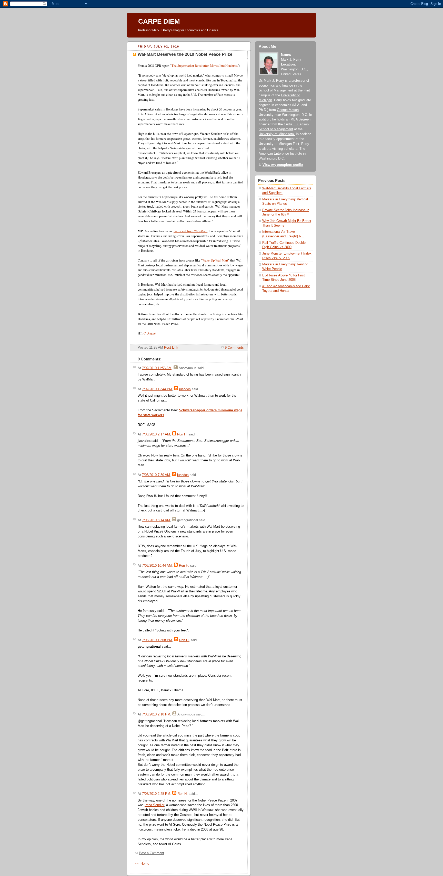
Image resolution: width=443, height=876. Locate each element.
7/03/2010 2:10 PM (156, 714)
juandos (185, 389)
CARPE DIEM (159, 21)
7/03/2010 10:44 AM (157, 565)
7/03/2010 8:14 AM (156, 520)
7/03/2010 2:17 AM (156, 434)
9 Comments (234, 347)
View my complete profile (283, 165)
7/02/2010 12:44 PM (157, 389)
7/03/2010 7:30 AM (156, 475)
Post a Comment (151, 853)
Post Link (171, 347)
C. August (150, 333)
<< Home (142, 863)
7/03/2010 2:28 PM (156, 794)
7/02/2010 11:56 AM (157, 368)
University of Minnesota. (277, 134)
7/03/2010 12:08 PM (157, 640)
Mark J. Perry (291, 59)
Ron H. (182, 434)
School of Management (276, 90)
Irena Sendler (154, 805)
